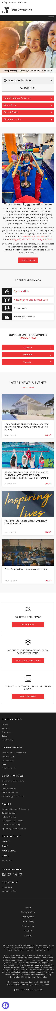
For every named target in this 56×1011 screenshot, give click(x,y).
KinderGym (10, 105)
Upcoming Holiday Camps (14, 829)
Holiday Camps (9, 817)
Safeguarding (28, 912)
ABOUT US (7, 861)
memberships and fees (34, 236)
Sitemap (28, 936)
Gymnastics (21, 291)
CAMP (5, 846)
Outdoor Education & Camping (15, 809)
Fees (4, 764)
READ (47, 435)
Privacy (28, 931)
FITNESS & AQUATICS (11, 719)
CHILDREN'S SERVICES (12, 748)
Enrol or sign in (8, 768)
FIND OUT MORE (28, 260)
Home (28, 907)
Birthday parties (12, 119)
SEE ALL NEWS (28, 388)
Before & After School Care (14, 753)
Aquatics (6, 728)
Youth (4, 785)
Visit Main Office (9, 891)
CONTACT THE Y (9, 882)
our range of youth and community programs (30, 239)
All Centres (22, 3)
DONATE (6, 841)
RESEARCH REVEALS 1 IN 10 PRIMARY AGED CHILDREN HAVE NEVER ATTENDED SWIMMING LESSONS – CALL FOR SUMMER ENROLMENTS (27, 476)
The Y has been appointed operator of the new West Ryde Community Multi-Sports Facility (26, 427)
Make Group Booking (11, 825)
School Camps (8, 813)
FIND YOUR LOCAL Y (11, 836)
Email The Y (7, 887)
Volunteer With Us (10, 793)
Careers (12, 3)
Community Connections (13, 781)
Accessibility (28, 922)
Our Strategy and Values (13, 796)
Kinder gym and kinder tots (31, 299)
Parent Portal (11, 112)
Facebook (27, 347)
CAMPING (6, 804)
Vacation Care (8, 757)
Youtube (27, 362)
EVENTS (5, 856)
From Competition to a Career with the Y (26, 569)
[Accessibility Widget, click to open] (5, 1005)
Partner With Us (9, 789)
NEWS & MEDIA (9, 851)
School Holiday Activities (17, 98)
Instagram (27, 355)
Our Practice (7, 760)
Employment (28, 917)
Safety (4, 3)
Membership (7, 740)
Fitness (5, 724)
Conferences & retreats (12, 821)
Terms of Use (28, 926)
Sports (5, 736)
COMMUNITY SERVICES (12, 776)
